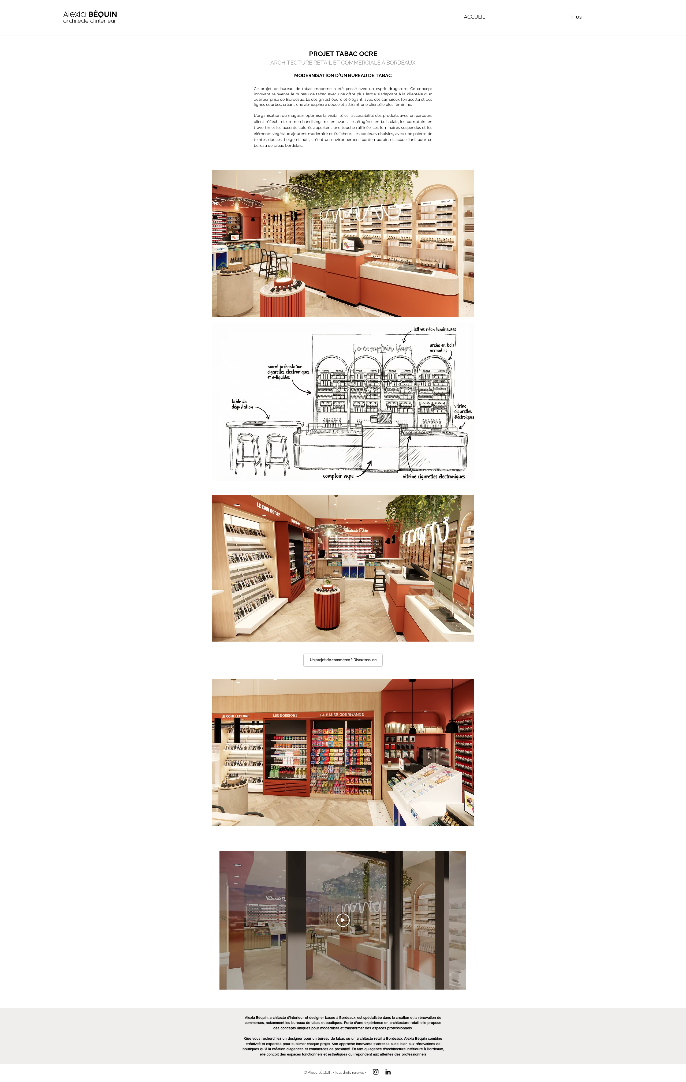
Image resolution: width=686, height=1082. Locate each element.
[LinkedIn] (388, 1072)
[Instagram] (375, 1072)
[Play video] (343, 920)
